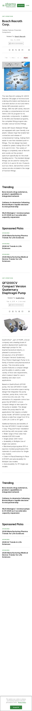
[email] (22, 50)
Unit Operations (7, 16)
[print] (29, 50)
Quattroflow (20, 298)
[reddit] (19, 50)
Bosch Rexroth (20, 36)
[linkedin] (13, 50)
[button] (3, 5)
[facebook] (9, 50)
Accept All (16, 707)
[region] (16, 703)
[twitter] (16, 50)
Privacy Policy (22, 702)
